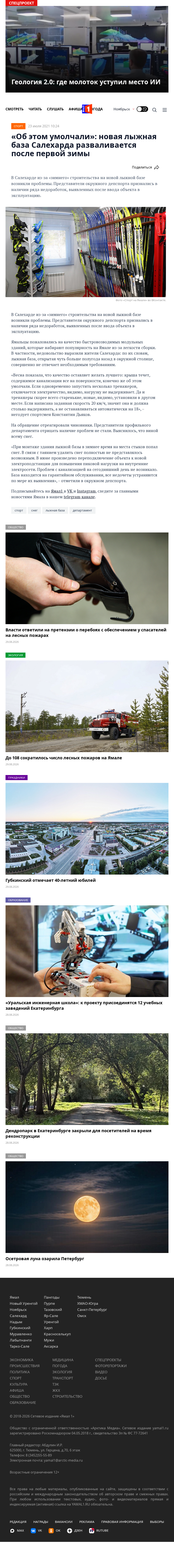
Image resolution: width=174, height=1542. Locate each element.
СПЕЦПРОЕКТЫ (108, 1359)
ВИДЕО (101, 1371)
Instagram (86, 491)
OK (58, 1530)
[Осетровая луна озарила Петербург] (87, 1207)
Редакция (18, 1522)
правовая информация (122, 1522)
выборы (157, 1522)
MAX (20, 1530)
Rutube (102, 1530)
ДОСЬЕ (101, 1378)
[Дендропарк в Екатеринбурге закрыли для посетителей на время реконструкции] (87, 1079)
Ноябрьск (122, 109)
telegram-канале (79, 496)
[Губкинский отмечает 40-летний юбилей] (87, 829)
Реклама (86, 1522)
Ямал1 (57, 491)
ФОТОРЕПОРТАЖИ (111, 1365)
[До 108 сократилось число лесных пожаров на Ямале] (87, 706)
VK (70, 491)
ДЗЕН (78, 1530)
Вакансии (64, 1522)
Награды (40, 1522)
